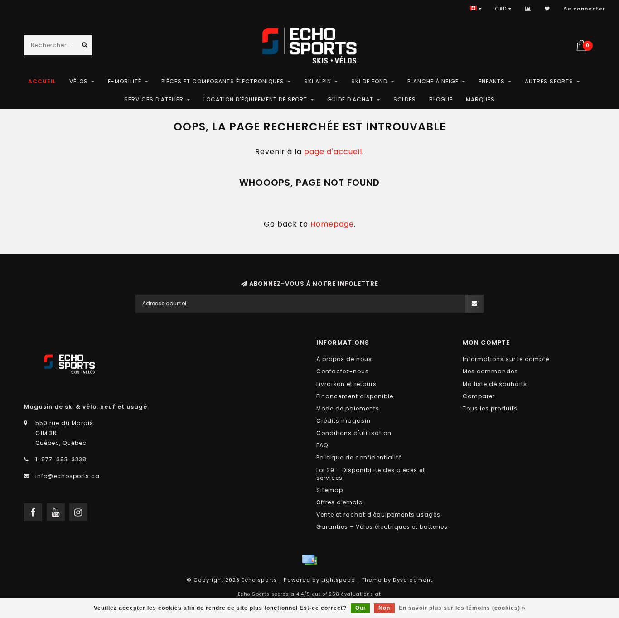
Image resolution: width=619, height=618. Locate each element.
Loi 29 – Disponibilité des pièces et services (370, 474)
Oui (360, 608)
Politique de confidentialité (359, 457)
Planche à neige (433, 81)
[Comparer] (528, 8)
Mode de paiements (347, 408)
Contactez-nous (342, 371)
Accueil (42, 81)
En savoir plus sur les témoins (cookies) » (462, 608)
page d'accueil (333, 151)
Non (384, 608)
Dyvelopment (413, 580)
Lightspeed (338, 580)
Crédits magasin (343, 421)
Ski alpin (317, 81)
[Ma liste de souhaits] (547, 8)
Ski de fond (369, 81)
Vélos (78, 81)
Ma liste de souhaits (495, 384)
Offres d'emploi (340, 502)
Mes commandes (490, 371)
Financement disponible (354, 396)
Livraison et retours (346, 384)
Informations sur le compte (506, 359)
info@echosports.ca (67, 476)
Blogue (441, 99)
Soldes (404, 99)
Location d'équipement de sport (255, 99)
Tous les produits (490, 408)
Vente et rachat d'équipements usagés (378, 514)
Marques (480, 99)
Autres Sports (549, 81)
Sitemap (329, 490)
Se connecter (584, 8)
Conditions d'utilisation (354, 433)
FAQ (322, 445)
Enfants (492, 81)
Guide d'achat (350, 99)
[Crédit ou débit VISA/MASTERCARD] (309, 560)
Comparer (479, 396)
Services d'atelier (154, 99)
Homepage (332, 224)
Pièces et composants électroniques (222, 81)
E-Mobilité (124, 81)
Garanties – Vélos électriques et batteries (382, 527)
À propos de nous (344, 359)
